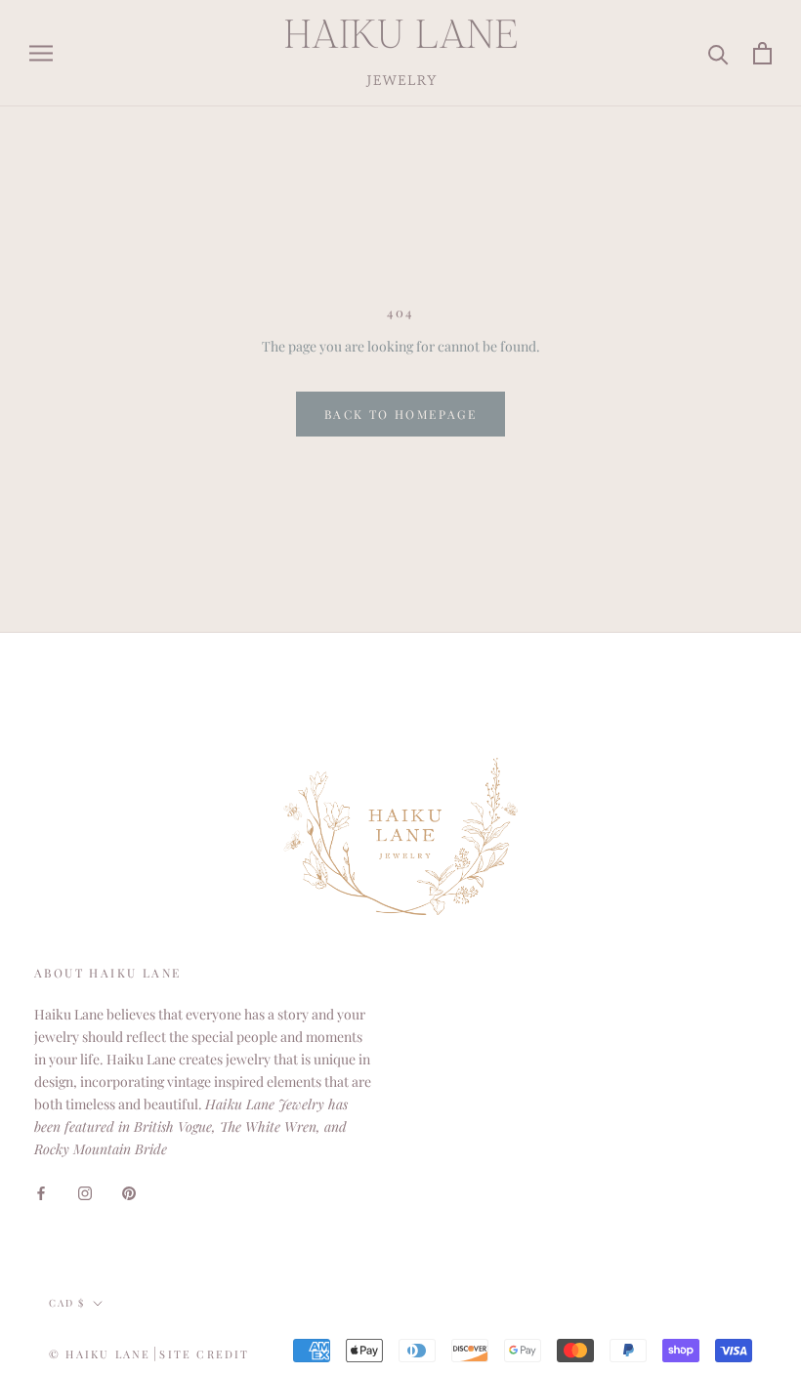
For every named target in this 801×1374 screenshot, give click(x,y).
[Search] (718, 53)
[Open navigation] (41, 53)
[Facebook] (41, 1191)
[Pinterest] (129, 1191)
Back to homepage (400, 414)
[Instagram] (85, 1191)
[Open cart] (762, 53)
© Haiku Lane (99, 1354)
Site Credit (204, 1354)
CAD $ (67, 1303)
